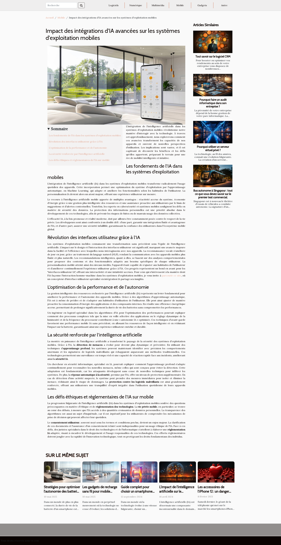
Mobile (180, 5)
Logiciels (114, 5)
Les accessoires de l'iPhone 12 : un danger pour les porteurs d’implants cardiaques (213, 493)
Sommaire (59, 129)
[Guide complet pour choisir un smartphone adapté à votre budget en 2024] (139, 471)
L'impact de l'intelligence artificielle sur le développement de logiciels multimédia (176, 493)
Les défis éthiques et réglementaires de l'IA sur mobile (79, 160)
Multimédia (158, 5)
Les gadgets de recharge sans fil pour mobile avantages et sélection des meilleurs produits (99, 493)
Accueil (50, 17)
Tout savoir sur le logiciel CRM (213, 56)
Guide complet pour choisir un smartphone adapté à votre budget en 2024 (139, 493)
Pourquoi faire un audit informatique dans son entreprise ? (213, 103)
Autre (224, 5)
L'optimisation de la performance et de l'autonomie (78, 147)
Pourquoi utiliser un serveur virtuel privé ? (213, 148)
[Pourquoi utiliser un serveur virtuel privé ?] (212, 132)
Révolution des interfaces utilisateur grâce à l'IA (76, 141)
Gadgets (202, 5)
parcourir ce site (171, 275)
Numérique (135, 5)
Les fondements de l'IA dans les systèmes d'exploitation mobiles (85, 135)
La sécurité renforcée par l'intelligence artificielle (77, 153)
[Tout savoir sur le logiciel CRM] (212, 42)
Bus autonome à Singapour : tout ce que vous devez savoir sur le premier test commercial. (213, 194)
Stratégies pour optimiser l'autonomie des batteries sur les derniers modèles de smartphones (62, 493)
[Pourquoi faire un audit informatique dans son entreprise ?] (212, 85)
